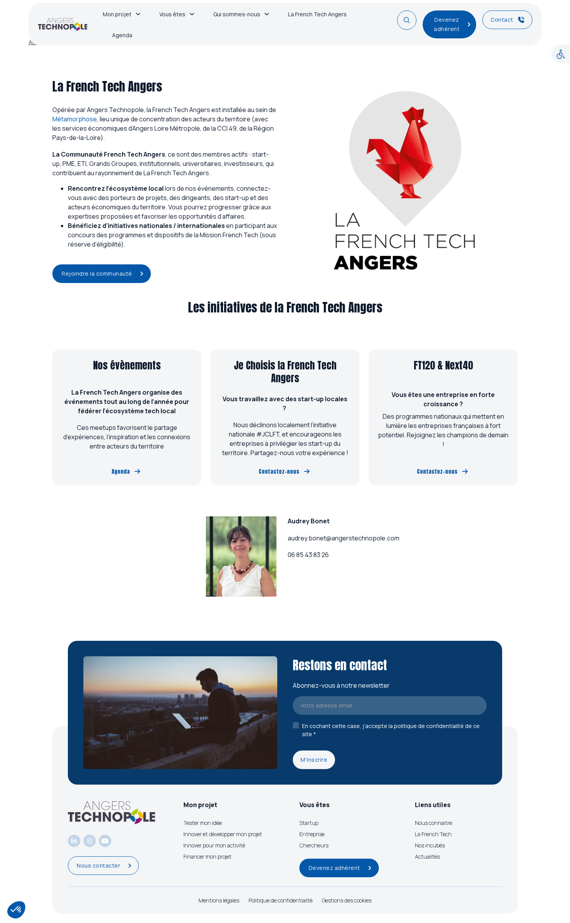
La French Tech (433, 834)
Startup (308, 822)
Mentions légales (219, 900)
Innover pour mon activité (214, 845)
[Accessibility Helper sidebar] (560, 54)
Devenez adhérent (446, 24)
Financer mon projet (207, 856)
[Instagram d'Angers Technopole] (89, 841)
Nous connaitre (433, 822)
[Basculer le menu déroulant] (138, 14)
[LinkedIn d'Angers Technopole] (74, 841)
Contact (502, 19)
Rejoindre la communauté (97, 273)
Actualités (427, 856)
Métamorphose (74, 119)
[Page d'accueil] (63, 24)
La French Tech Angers (317, 14)
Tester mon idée (202, 822)
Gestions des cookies (346, 900)
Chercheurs (313, 845)
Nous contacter (98, 865)
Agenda (122, 35)
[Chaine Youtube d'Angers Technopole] (105, 841)
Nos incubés (430, 845)
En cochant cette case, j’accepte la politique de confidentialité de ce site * (391, 730)
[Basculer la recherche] (406, 20)
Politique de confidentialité (281, 900)
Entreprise (312, 834)
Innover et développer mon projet (222, 834)
